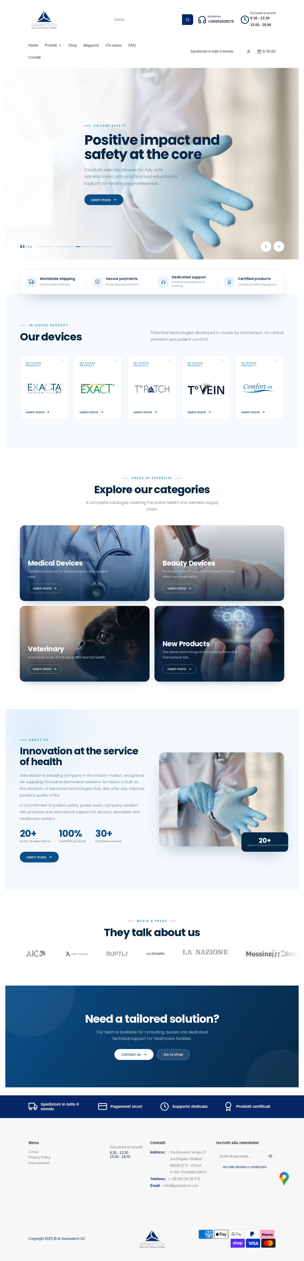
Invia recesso (38, 1163)
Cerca (33, 1152)
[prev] (266, 246)
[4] (104, 246)
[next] (279, 246)
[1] (46, 246)
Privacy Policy (39, 1157)
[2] (65, 246)
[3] (84, 246)
